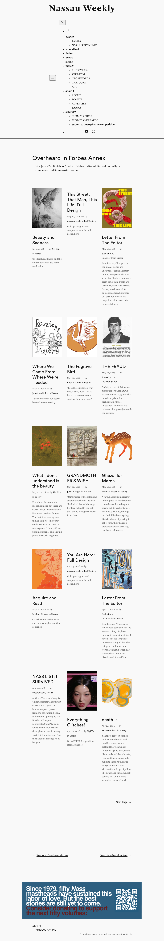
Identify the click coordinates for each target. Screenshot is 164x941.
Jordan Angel (73, 492)
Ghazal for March (112, 478)
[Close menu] (62, 22)
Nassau (65, 8)
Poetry (38, 497)
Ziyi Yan (56, 249)
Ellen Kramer (74, 383)
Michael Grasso (40, 614)
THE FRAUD (114, 366)
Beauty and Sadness (43, 240)
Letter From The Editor (113, 240)
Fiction (87, 383)
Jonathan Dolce (40, 393)
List (51, 693)
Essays (38, 254)
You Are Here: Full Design (81, 557)
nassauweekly (74, 221)
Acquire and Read (44, 600)
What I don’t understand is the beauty (45, 480)
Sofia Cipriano (109, 377)
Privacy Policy (46, 930)
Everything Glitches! (78, 722)
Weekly (99, 8)
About (36, 926)
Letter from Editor (113, 258)
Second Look (110, 382)
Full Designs (90, 221)
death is (109, 720)
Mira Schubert (109, 730)
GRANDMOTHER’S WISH (81, 478)
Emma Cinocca (109, 492)
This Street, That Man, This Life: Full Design (82, 202)
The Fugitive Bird (79, 369)
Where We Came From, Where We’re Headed (45, 374)
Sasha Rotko (108, 254)
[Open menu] (52, 78)
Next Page (124, 802)
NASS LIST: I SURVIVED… (44, 679)
